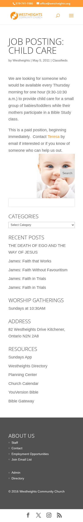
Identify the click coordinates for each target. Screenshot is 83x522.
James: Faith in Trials (27, 278)
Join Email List (22, 459)
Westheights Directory (27, 366)
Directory (18, 478)
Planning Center (22, 374)
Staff (15, 442)
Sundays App (20, 357)
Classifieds (60, 60)
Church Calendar (23, 383)
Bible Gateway (21, 401)
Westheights (21, 60)
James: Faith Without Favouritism (38, 270)
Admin (16, 472)
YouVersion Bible (23, 392)
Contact (17, 448)
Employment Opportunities (30, 454)
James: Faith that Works (29, 261)
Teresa (54, 136)
